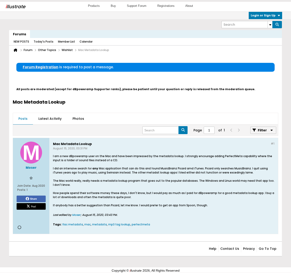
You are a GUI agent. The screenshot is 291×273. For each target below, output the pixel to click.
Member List (66, 41)
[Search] (277, 24)
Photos (78, 118)
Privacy (249, 248)
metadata (99, 224)
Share (33, 198)
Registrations (166, 6)
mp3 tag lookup (119, 224)
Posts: (21, 190)
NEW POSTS (21, 41)
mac (87, 224)
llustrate (15, 6)
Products (94, 6)
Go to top (267, 248)
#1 (272, 143)
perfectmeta (141, 224)
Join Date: (24, 186)
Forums (19, 34)
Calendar (86, 41)
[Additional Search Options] (270, 24)
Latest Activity (50, 118)
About (189, 6)
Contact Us (229, 248)
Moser (76, 215)
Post (33, 206)
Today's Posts (43, 41)
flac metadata (72, 224)
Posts (23, 118)
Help (212, 248)
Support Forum (136, 6)
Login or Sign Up (263, 15)
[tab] (23, 119)
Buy (113, 6)
